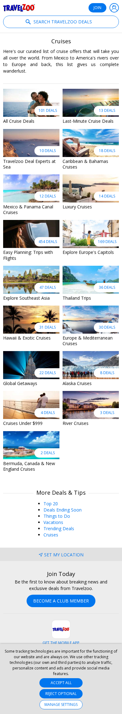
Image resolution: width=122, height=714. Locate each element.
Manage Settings (61, 704)
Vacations (53, 522)
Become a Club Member (61, 601)
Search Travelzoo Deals (62, 22)
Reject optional (61, 693)
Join (97, 7)
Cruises (50, 535)
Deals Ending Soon (62, 510)
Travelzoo (19, 8)
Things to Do (56, 516)
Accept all (61, 682)
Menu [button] (114, 7)
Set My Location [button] (64, 555)
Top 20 (50, 504)
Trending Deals (58, 528)
